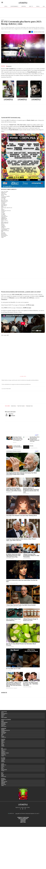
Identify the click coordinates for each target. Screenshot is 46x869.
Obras (2, 734)
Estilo (6, 6)
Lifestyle (2, 725)
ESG (1, 735)
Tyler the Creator (21, 405)
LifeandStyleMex (20, 809)
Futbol (2, 720)
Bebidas (2, 780)
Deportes (24, 6)
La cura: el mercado (6, 388)
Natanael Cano (29, 405)
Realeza (2, 765)
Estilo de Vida (3, 784)
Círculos (2, 766)
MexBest (3, 778)
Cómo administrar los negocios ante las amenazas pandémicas (16, 384)
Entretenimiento (14, 6)
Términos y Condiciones (23, 817)
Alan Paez (11, 413)
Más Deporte (3, 724)
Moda (2, 767)
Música (37, 6)
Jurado (2, 785)
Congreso (3, 742)
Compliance (23, 819)
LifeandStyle (3, 737)
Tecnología (3, 733)
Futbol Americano (4, 722)
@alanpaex (9, 66)
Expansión (3, 728)
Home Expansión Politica (5, 730)
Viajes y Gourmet (4, 717)
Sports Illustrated (6, 719)
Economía (2, 731)
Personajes (3, 782)
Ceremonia (13, 405)
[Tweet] (30, 32)
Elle (2, 772)
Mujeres (2, 736)
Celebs (2, 775)
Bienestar (3, 783)
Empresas (2, 729)
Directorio (23, 822)
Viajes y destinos (4, 781)
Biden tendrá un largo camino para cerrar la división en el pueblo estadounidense (20, 380)
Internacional (3, 732)
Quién (2, 763)
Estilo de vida (3, 776)
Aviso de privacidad (23, 818)
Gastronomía (3, 779)
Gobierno (2, 740)
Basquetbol (3, 723)
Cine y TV (31, 6)
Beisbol (2, 721)
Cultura (2, 770)
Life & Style (4, 711)
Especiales (3, 761)
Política (3, 739)
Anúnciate (23, 821)
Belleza (2, 768)
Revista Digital (3, 726)
